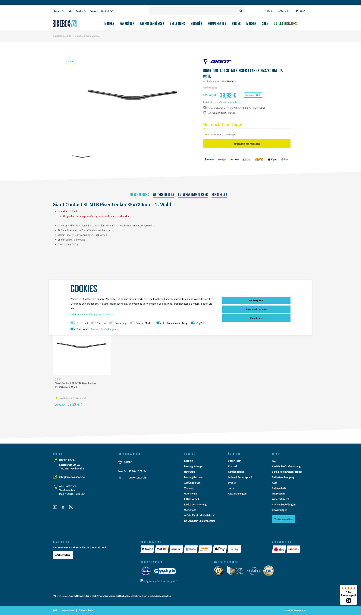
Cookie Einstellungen (284, 504)
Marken (251, 23)
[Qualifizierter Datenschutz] (269, 571)
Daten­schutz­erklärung (85, 314)
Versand (188, 488)
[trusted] (220, 571)
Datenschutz (279, 488)
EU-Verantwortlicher (193, 194)
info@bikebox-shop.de (72, 477)
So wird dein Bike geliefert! (199, 521)
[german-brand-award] (236, 571)
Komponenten (217, 23)
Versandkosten (235, 102)
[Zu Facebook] (64, 507)
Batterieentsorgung (283, 477)
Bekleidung (177, 23)
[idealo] (146, 572)
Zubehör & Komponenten (87, 35)
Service (79, 11)
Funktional (82, 329)
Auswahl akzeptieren (256, 309)
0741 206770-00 (67, 486)
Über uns (57, 11)
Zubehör (196, 23)
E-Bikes (109, 23)
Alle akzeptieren (256, 300)
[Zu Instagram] (72, 507)
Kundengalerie (236, 471)
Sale (265, 23)
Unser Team (234, 460)
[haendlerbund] (255, 571)
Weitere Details (163, 194)
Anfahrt (128, 462)
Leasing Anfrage (193, 466)
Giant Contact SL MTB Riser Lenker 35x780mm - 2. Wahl (75, 385)
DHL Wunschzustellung (174, 323)
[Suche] (241, 11)
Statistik (101, 323)
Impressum (278, 493)
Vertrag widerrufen (283, 519)
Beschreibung (139, 194)
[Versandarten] (279, 549)
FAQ (274, 460)
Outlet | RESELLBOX (62, 35)
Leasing (94, 11)
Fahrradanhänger (152, 23)
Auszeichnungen (237, 493)
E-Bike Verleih (191, 499)
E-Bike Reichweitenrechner (287, 471)
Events (232, 482)
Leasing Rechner (193, 477)
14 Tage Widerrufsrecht (222, 112)
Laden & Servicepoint (240, 477)
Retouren (189, 471)
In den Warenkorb (248, 144)
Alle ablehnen (256, 318)
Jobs (70, 11)
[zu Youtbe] (56, 507)
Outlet (279, 23)
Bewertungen (279, 510)
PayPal (200, 323)
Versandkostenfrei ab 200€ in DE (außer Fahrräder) (237, 108)
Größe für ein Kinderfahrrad (199, 515)
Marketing (121, 323)
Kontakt (232, 466)
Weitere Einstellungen (103, 329)
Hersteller (219, 194)
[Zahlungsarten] (147, 549)
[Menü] (355, 587)
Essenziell (82, 323)
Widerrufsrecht (280, 499)
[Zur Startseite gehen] (71, 23)
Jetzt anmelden (63, 554)
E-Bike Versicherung (195, 504)
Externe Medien (144, 323)
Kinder (236, 23)
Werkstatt (190, 510)
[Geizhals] (166, 572)
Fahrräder (127, 23)
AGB (274, 482)
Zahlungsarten (192, 482)
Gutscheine (190, 493)
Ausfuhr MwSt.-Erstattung (286, 466)
